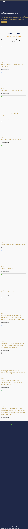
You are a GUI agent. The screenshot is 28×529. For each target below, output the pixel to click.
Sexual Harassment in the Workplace (13, 244)
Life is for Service (7, 268)
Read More (4, 22)
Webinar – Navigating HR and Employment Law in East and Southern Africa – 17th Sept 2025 (12, 317)
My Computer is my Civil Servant (12, 139)
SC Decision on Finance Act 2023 (12, 90)
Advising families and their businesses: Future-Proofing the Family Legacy (12, 382)
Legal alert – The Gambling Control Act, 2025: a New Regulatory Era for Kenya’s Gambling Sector (13, 345)
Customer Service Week (9, 292)
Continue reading (5, 69)
